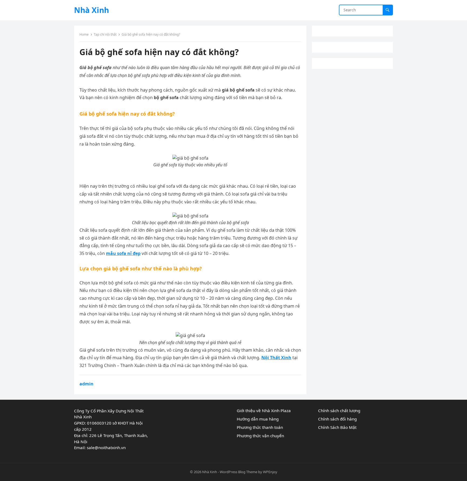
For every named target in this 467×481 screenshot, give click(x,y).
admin (86, 384)
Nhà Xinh (91, 10)
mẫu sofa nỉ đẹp (123, 253)
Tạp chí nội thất (105, 34)
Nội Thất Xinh (276, 358)
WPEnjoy (270, 471)
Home (84, 34)
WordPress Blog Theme (238, 471)
